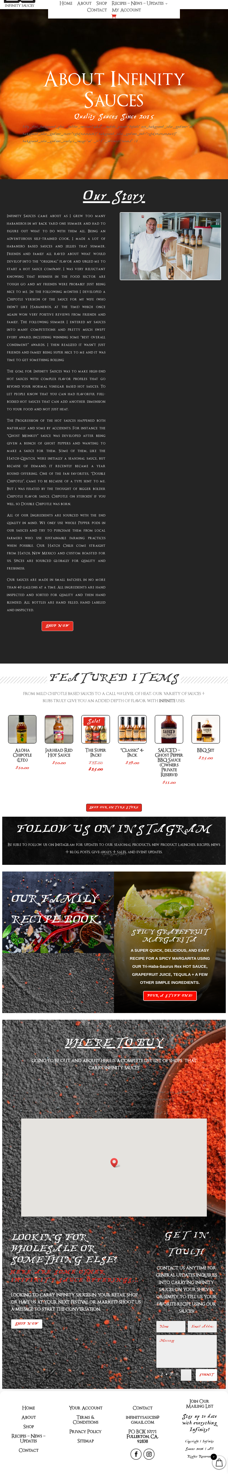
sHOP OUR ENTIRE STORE (114, 807)
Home (66, 4)
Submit (206, 1375)
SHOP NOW (57, 626)
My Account (126, 11)
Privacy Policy (85, 1431)
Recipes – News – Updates (138, 4)
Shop (101, 4)
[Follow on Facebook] (136, 1454)
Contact (97, 11)
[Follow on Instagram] (149, 1454)
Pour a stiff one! (170, 996)
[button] (115, 1162)
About (84, 4)
